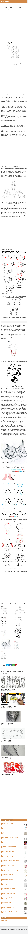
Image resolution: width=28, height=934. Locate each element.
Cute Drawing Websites (8, 879)
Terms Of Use (15, 927)
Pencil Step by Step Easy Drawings (10, 837)
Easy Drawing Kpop (7, 902)
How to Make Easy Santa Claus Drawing (11, 911)
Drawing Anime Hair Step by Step (8, 689)
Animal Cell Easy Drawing (8, 865)
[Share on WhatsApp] (13, 665)
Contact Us (6, 927)
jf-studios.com (3, 324)
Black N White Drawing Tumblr (9, 823)
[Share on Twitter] (7, 665)
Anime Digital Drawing (8, 856)
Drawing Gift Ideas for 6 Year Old (10, 898)
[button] (25, 1)
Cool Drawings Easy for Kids (9, 888)
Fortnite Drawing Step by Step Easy (8, 706)
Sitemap (2, 927)
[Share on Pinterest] (16, 665)
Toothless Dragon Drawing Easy (10, 846)
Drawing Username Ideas (8, 851)
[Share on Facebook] (10, 665)
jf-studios (5, 1)
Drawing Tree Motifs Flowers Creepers (11, 860)
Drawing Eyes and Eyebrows (9, 884)
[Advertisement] (14, 25)
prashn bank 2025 (24, 931)
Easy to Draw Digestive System (9, 842)
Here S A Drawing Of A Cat (8, 907)
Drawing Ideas (4, 9)
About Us (20, 927)
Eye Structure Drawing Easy (9, 832)
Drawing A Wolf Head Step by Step (8, 723)
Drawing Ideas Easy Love (6, 757)
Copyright (10, 927)
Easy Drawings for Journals (6, 740)
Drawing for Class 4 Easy (8, 874)
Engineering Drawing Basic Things (10, 870)
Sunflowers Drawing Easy (8, 828)
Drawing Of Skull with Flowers (7, 774)
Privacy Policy (24, 927)
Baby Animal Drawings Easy (9, 893)
